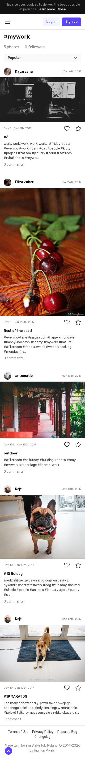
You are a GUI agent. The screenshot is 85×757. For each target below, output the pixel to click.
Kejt (14, 498)
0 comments (14, 165)
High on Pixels (44, 750)
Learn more (46, 9)
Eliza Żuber (19, 191)
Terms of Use (18, 732)
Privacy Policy (43, 732)
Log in (51, 22)
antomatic (19, 385)
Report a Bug (67, 732)
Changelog (42, 737)
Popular (14, 58)
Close (61, 9)
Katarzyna (18, 81)
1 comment (12, 719)
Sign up (71, 22)
